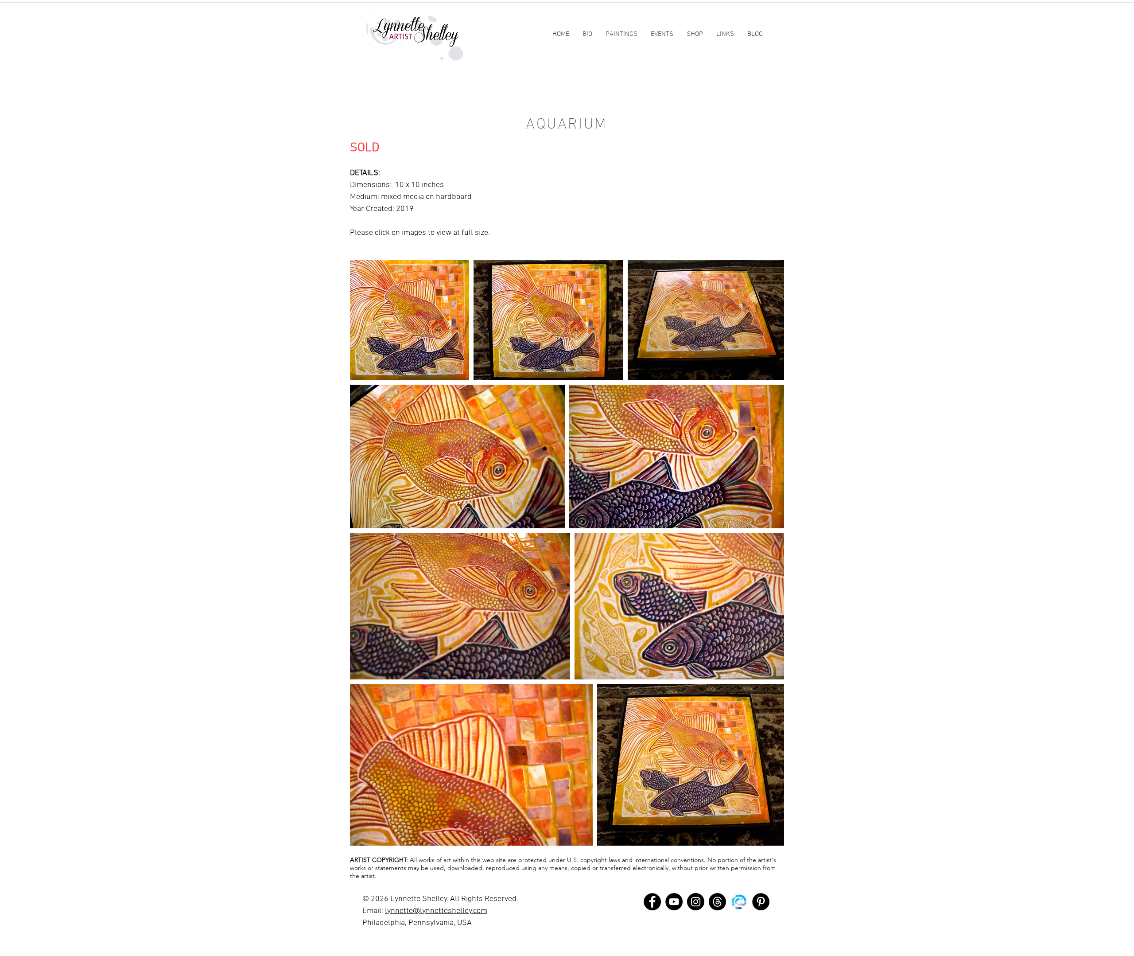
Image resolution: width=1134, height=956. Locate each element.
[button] (621, 34)
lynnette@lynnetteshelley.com (436, 911)
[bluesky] (739, 901)
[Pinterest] (760, 901)
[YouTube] (674, 901)
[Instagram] (695, 901)
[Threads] (717, 901)
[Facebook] (652, 901)
